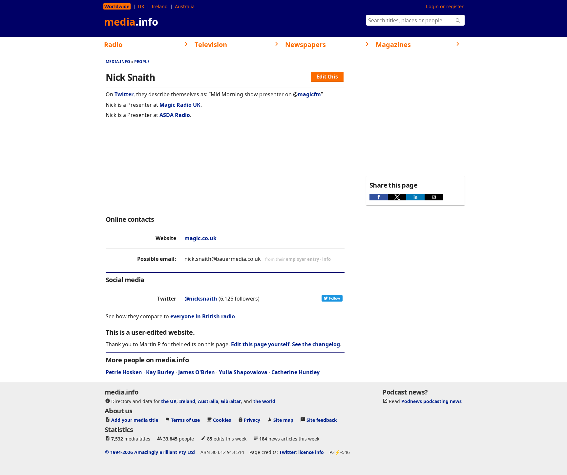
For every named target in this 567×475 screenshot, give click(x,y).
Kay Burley (160, 372)
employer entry (302, 259)
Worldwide (117, 6)
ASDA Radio (174, 115)
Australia (185, 6)
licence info (311, 452)
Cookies (222, 420)
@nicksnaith (200, 298)
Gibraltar (231, 401)
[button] (378, 197)
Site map (283, 420)
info (326, 259)
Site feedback (321, 420)
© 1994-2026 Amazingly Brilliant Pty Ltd (150, 452)
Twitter (124, 94)
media (131, 22)
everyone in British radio (202, 316)
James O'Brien (196, 372)
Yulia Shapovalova (243, 372)
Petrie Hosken (124, 372)
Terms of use (185, 420)
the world (264, 401)
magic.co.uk (200, 238)
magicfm (309, 94)
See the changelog (316, 344)
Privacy (252, 420)
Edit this (327, 76)
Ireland (160, 6)
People (142, 61)
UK (141, 6)
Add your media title (134, 420)
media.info (118, 61)
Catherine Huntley (295, 372)
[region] (225, 169)
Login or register (445, 6)
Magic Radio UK (179, 104)
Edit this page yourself (260, 344)
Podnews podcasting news (431, 401)
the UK (169, 401)
